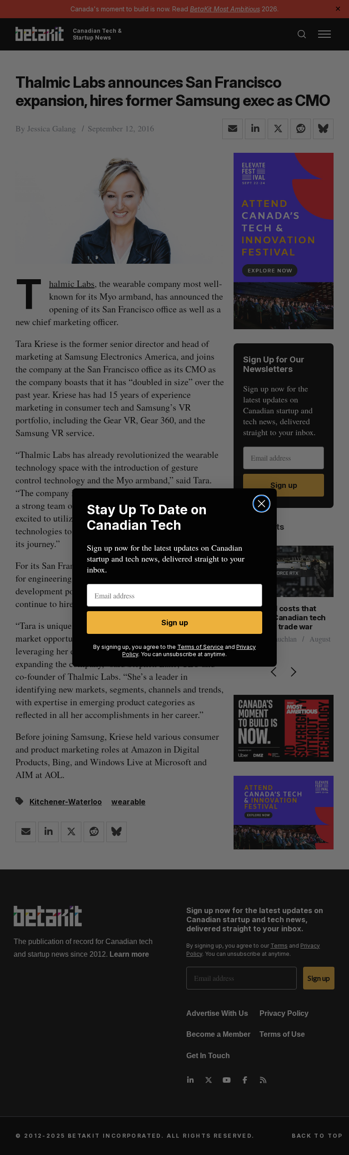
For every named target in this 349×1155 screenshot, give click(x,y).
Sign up (174, 622)
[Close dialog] (261, 504)
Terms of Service (200, 646)
